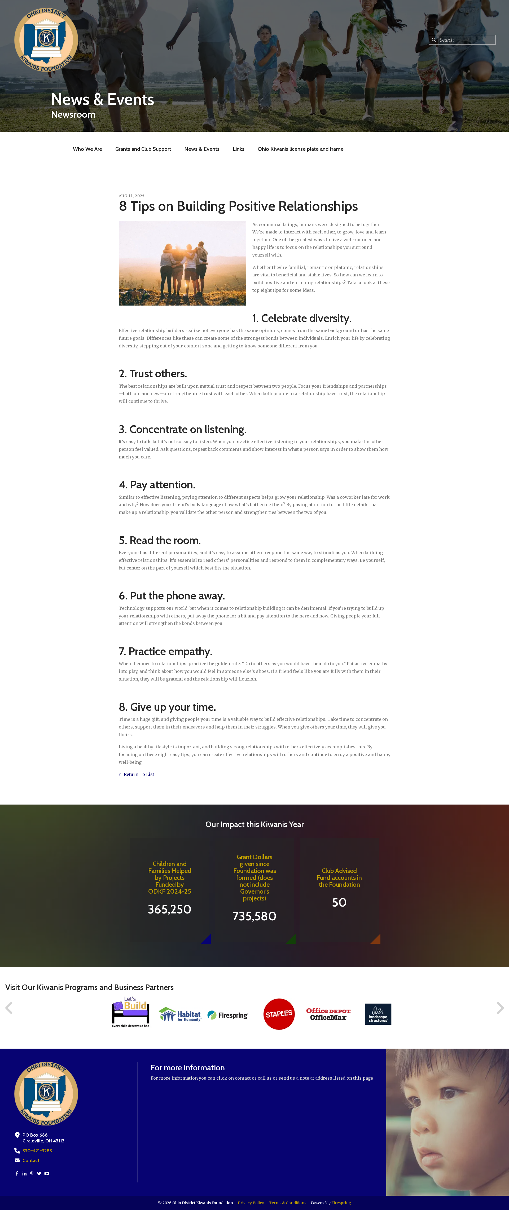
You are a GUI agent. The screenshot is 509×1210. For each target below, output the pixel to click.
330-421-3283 (37, 1151)
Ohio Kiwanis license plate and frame (301, 149)
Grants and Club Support (143, 149)
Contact (31, 1160)
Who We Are (87, 149)
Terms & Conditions (287, 1202)
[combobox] (462, 40)
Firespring (341, 1202)
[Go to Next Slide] (500, 1008)
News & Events (202, 149)
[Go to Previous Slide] (9, 1008)
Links (238, 149)
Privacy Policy (251, 1202)
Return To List (138, 774)
